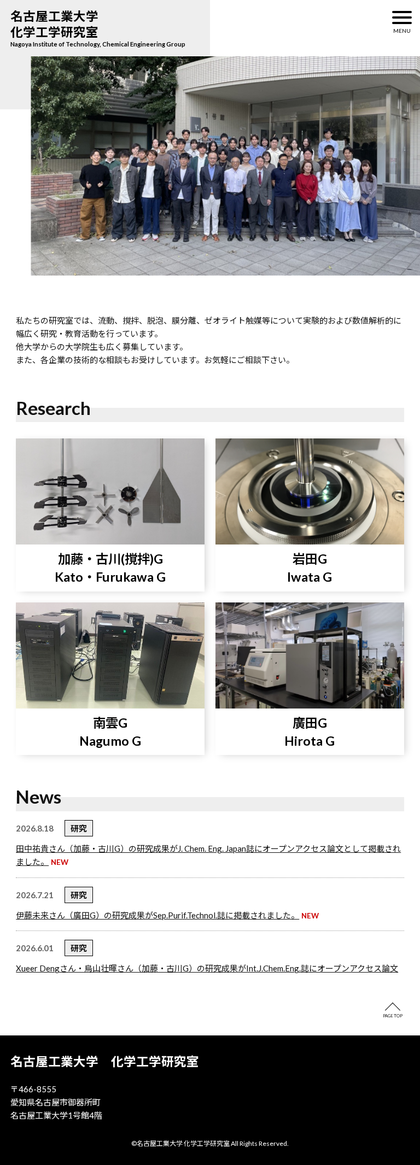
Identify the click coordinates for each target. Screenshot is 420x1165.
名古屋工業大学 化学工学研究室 (60, 24)
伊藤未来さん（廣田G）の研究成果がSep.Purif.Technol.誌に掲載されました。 (157, 915)
